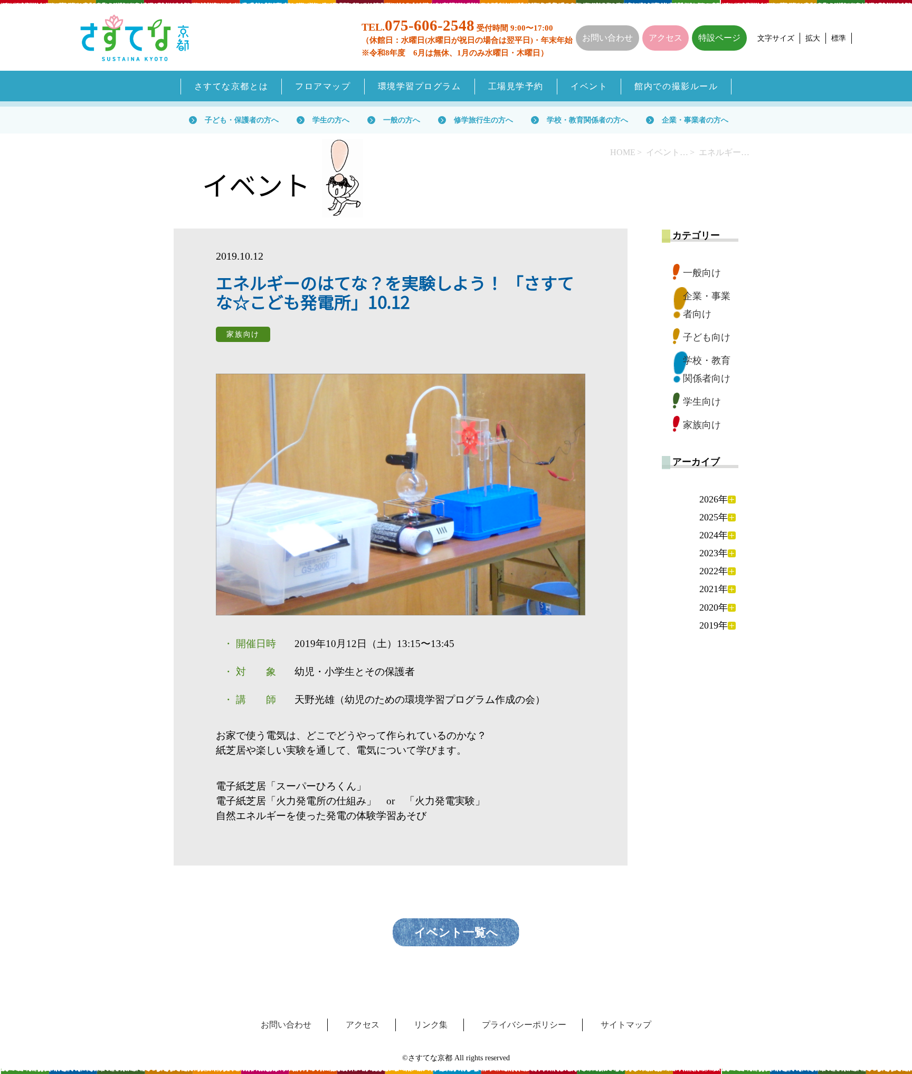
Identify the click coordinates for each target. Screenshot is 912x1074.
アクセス (665, 37)
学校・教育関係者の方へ (587, 120)
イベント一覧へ (456, 932)
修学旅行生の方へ (483, 120)
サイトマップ (626, 1024)
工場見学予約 (516, 86)
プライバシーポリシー (524, 1024)
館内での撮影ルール (676, 86)
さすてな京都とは (231, 86)
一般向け (702, 273)
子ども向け (706, 337)
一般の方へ (401, 120)
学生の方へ (330, 120)
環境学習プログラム (419, 86)
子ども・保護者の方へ (242, 120)
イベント (589, 86)
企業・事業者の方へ (695, 120)
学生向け (702, 401)
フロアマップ (322, 86)
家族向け (702, 425)
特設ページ (719, 37)
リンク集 (431, 1024)
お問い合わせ (607, 37)
